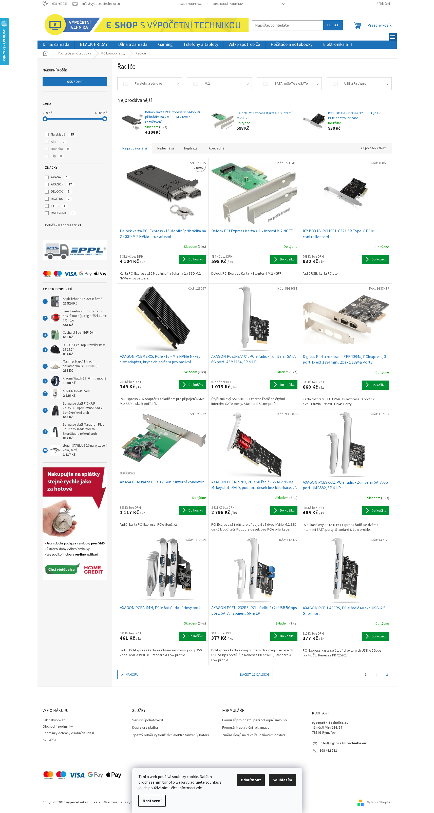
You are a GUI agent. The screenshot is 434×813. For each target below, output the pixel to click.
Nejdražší (191, 148)
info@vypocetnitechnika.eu (342, 743)
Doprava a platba (145, 727)
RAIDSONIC (62, 213)
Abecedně (216, 148)
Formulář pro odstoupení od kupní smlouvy (254, 720)
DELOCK (60, 191)
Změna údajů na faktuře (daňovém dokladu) (255, 735)
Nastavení (152, 801)
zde (199, 788)
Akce (57, 141)
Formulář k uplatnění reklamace (246, 727)
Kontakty (49, 739)
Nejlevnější (165, 148)
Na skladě (62, 134)
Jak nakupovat (191, 4)
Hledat (333, 25)
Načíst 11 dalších (254, 674)
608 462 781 (328, 750)
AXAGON (61, 184)
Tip (56, 156)
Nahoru (132, 674)
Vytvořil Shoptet (379, 802)
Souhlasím (282, 780)
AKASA (59, 177)
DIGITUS (60, 198)
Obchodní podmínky (228, 4)
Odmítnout (251, 780)
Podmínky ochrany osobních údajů (68, 733)
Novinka (60, 149)
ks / (74, 81)
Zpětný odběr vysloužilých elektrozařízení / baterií (170, 735)
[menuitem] (56, 45)
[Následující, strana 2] (376, 674)
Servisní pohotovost (147, 720)
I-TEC (58, 206)
